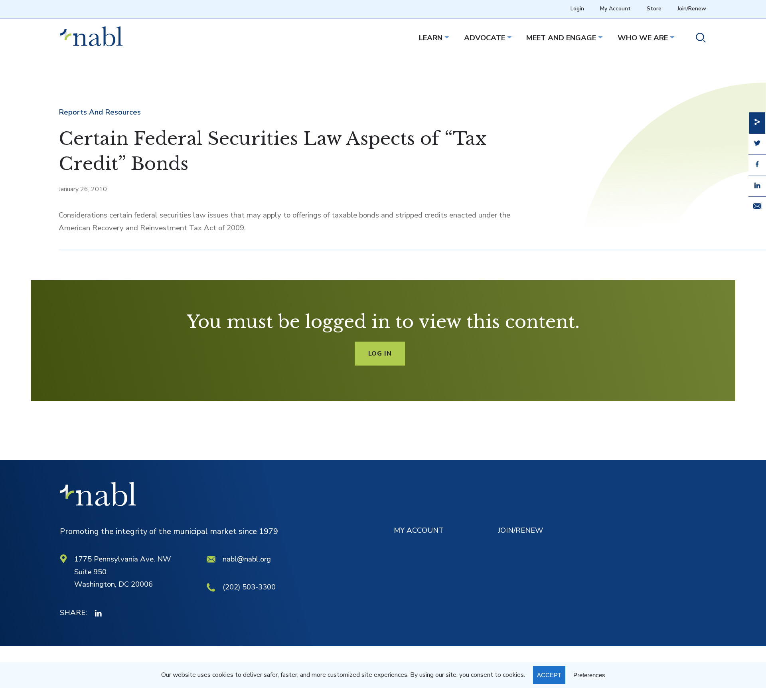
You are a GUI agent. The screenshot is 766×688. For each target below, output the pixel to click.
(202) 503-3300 (249, 587)
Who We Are (643, 38)
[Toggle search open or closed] (697, 39)
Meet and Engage (561, 38)
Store (654, 8)
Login (577, 8)
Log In (380, 353)
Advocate (484, 38)
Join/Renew (691, 8)
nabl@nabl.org (247, 559)
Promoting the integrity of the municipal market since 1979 (169, 531)
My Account (615, 8)
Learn (430, 38)
